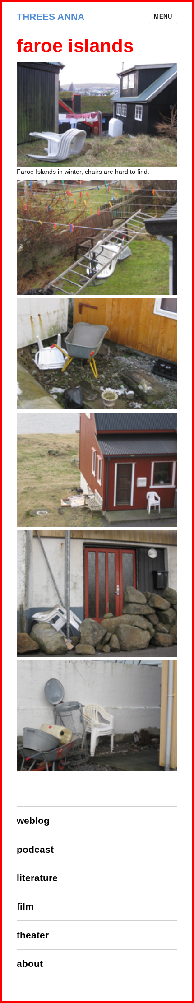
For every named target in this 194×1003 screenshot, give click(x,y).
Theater (33, 935)
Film (25, 906)
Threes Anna (50, 16)
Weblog (33, 820)
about (30, 963)
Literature (37, 878)
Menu (163, 16)
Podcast (35, 849)
